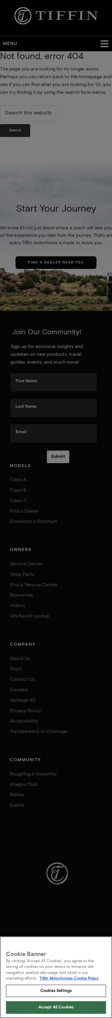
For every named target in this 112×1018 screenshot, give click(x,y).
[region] (56, 977)
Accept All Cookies (56, 1007)
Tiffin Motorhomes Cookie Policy (69, 979)
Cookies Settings (56, 991)
